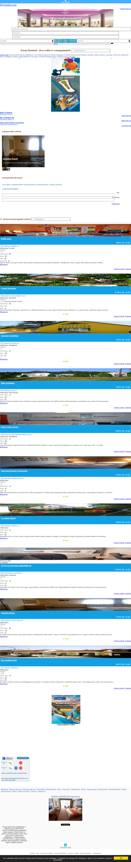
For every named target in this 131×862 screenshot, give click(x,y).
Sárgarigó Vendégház (9, 336)
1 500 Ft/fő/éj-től (126, 116)
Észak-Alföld (102, 789)
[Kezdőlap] (65, 0)
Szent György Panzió (9, 427)
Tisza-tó (33, 791)
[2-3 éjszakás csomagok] (65, 75)
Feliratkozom (116, 204)
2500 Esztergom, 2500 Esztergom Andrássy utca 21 (16, 434)
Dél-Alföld (41, 789)
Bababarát (4, 789)
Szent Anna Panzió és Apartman (12, 123)
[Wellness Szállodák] (65, 820)
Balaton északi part (29, 789)
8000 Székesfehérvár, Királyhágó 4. (11, 573)
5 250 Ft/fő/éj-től (126, 126)
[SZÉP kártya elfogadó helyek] (65, 111)
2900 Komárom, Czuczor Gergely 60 (11, 620)
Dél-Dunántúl (51, 789)
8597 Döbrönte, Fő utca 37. (8, 390)
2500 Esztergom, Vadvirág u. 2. (10, 525)
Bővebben (72, 56)
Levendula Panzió (8, 518)
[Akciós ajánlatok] (65, 93)
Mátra (14, 791)
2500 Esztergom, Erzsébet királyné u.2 (12, 478)
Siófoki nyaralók (23, 791)
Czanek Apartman (8, 288)
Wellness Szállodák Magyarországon (65, 796)
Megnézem (4, 264)
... (39, 163)
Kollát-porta (6, 239)
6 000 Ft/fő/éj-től (126, 121)
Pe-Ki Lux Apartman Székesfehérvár (16, 565)
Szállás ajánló (4, 55)
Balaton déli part (15, 789)
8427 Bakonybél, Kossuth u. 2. (9, 343)
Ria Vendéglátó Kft (7, 118)
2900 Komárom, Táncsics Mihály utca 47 (13, 295)
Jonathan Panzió (10, 158)
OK (121, 858)
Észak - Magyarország (89, 789)
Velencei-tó (42, 791)
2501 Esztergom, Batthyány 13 (9, 667)
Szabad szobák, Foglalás (122, 269)
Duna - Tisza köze (63, 789)
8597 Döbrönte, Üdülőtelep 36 (9, 246)
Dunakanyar (75, 789)
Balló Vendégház (6, 113)
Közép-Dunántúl (114, 789)
